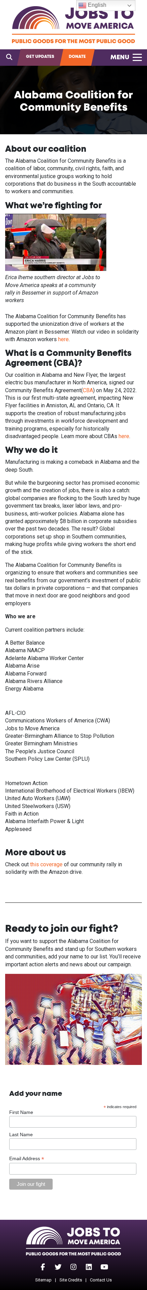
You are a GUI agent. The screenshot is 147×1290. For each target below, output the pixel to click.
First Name (21, 1112)
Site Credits (70, 1279)
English (96, 5)
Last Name (21, 1134)
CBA (88, 390)
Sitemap (43, 1279)
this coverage (46, 864)
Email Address (26, 1158)
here (63, 339)
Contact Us (101, 1279)
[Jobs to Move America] (73, 24)
